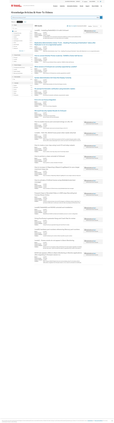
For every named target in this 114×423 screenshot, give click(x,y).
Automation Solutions (72, 6)
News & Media (95, 6)
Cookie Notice (90, 420)
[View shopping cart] (100, 1)
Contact (78, 1)
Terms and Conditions (99, 420)
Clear (98, 17)
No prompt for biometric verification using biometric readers (54, 89)
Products (55, 6)
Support (87, 6)
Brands (81, 6)
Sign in (94, 30)
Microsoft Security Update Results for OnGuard (50, 111)
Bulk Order (92, 1)
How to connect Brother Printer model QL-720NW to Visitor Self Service (58, 55)
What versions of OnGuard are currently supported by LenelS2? (55, 66)
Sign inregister (73, 25)
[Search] (101, 17)
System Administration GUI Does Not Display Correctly (52, 77)
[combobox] (57, 17)
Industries (62, 6)
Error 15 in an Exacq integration (45, 100)
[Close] (112, 420)
